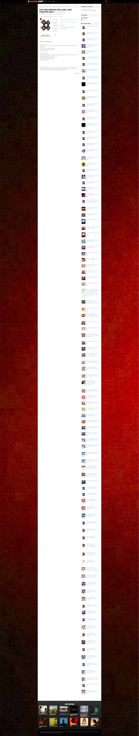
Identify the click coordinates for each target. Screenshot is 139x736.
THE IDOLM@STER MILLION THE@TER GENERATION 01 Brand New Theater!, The (91, 475)
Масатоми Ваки (74, 19)
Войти (109, 1)
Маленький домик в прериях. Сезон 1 (53, 714)
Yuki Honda (70, 67)
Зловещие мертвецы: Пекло (43, 726)
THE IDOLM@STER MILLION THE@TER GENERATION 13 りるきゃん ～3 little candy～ (92, 315)
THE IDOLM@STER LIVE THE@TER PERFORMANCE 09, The (92, 591)
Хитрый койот (93, 726)
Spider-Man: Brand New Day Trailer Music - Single (74, 715)
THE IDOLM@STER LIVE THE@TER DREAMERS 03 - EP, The (92, 515)
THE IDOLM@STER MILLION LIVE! (92, 26)
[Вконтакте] (50, 1)
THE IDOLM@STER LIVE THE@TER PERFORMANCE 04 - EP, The (92, 642)
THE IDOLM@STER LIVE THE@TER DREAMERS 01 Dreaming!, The (91, 554)
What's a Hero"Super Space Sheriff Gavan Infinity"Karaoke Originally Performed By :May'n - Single (84, 715)
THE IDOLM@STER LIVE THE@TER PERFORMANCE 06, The (92, 620)
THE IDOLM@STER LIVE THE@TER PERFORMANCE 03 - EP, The (92, 657)
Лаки (71, 726)
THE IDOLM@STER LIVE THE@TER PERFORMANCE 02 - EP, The (92, 672)
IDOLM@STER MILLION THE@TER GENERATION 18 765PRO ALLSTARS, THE (91, 302)
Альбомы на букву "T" (48, 6)
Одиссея (61, 726)
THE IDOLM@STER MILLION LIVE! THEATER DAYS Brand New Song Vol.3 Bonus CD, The (92, 201)
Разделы (56, 1)
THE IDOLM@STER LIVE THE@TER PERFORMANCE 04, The (92, 649)
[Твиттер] (45, 1)
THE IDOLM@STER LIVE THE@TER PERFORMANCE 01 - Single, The (92, 691)
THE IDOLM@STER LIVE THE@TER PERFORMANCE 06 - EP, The (92, 612)
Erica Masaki (68, 19)
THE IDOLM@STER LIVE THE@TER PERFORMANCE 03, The (92, 664)
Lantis (62, 23)
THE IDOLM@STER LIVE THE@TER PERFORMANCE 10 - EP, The (92, 584)
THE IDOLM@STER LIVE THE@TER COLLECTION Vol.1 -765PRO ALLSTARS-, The (91, 569)
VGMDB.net (85, 19)
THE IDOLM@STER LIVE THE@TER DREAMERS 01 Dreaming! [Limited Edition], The (92, 545)
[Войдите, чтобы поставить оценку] (40, 36)
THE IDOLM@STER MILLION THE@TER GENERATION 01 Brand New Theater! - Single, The (89, 467)
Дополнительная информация (46, 41)
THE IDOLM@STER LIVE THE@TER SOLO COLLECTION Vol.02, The (91, 561)
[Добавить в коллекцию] (41, 19)
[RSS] (48, 1)
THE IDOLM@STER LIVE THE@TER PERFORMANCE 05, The (92, 635)
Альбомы (41, 6)
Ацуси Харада (63, 19)
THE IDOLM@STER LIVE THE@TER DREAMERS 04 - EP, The (92, 508)
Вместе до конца (83, 726)
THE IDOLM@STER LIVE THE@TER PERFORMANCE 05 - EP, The (92, 627)
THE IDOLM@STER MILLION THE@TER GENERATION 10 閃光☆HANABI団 (92, 335)
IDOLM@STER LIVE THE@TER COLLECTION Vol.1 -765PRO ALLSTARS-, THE (92, 576)
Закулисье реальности (53, 726)
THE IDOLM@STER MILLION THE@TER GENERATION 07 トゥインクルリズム (92, 355)
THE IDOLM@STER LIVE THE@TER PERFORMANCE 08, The (92, 599)
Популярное (69, 704)
